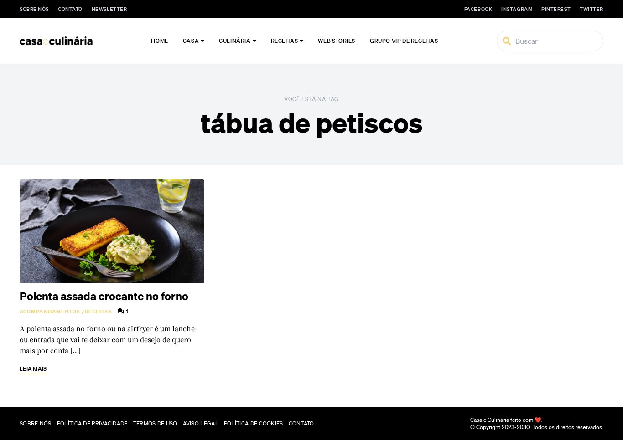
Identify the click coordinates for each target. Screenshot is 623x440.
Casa (191, 41)
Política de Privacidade (92, 423)
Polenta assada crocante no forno (104, 296)
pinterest (556, 9)
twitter (591, 9)
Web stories (336, 41)
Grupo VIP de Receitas (404, 41)
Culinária (234, 41)
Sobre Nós (34, 9)
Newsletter (109, 9)
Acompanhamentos (50, 311)
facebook (478, 9)
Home (159, 41)
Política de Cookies (253, 423)
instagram (516, 9)
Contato (70, 9)
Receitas (284, 41)
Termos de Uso (155, 423)
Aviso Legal (200, 423)
